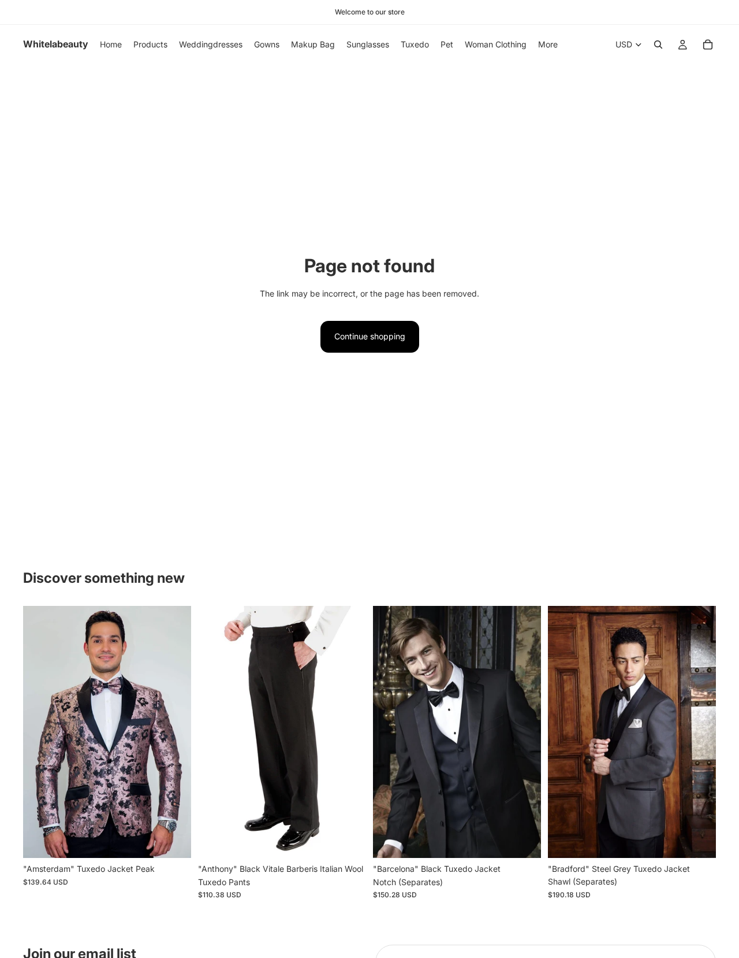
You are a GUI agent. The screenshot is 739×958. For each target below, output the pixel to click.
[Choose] (173, 840)
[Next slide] (173, 732)
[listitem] (547, 44)
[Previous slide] (40, 732)
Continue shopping (369, 336)
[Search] (658, 44)
